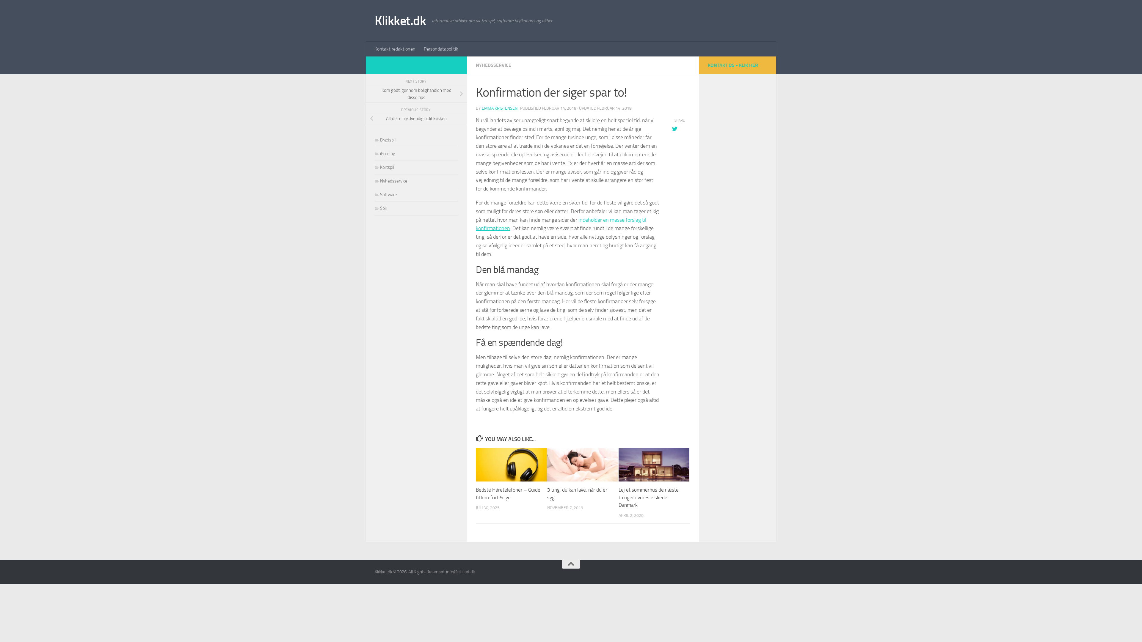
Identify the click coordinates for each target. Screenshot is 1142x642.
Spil (383, 208)
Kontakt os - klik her (733, 65)
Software (388, 194)
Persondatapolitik (441, 49)
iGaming (387, 153)
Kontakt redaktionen (394, 49)
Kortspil (387, 167)
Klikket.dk (400, 20)
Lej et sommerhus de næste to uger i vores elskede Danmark (649, 497)
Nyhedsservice (493, 65)
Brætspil (388, 140)
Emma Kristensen (499, 108)
